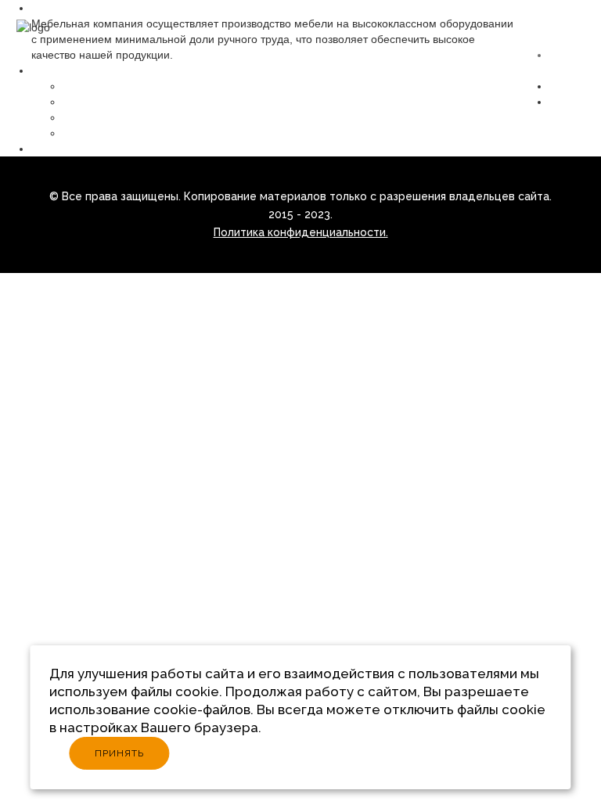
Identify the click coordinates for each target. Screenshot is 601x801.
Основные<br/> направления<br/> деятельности (187, 101)
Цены (563, 86)
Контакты (572, 101)
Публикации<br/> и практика (135, 117)
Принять (119, 753)
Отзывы (82, 133)
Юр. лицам (59, 148)
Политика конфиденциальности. (301, 232)
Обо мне (85, 86)
